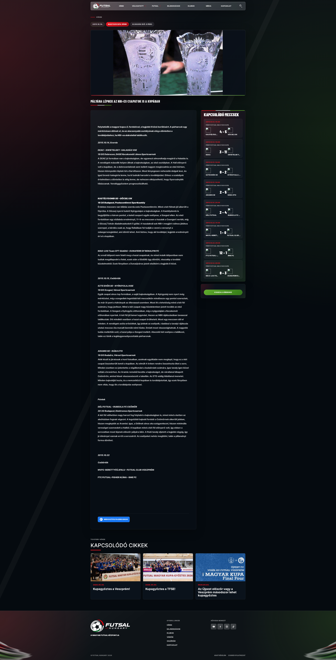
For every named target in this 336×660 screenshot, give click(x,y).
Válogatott (138, 6)
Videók (170, 637)
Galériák (171, 641)
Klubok (191, 6)
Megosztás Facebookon (114, 519)
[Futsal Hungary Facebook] (220, 626)
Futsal (155, 6)
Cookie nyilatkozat (236, 655)
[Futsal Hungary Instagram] (227, 626)
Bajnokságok (173, 6)
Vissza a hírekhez (223, 292)
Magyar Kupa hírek (117, 24)
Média (208, 6)
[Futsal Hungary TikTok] (233, 626)
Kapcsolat (226, 6)
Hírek (121, 6)
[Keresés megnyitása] (240, 6)
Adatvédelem (220, 655)
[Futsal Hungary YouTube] (213, 626)
